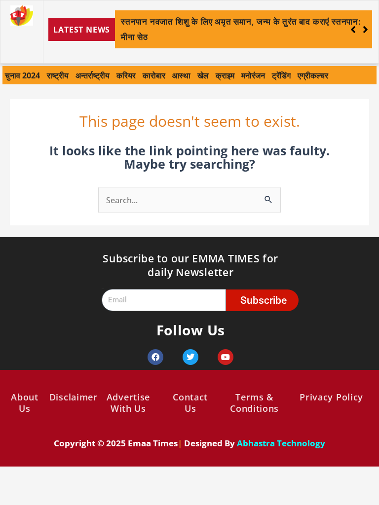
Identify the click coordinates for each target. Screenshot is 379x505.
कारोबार (154, 75)
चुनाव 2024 (22, 75)
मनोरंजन (253, 75)
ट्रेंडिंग (281, 75)
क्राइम (225, 75)
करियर (126, 75)
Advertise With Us (128, 402)
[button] (365, 29)
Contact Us (190, 402)
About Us (24, 402)
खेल (203, 75)
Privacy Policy (331, 397)
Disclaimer (73, 397)
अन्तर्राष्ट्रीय (93, 75)
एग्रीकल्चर (313, 75)
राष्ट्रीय (58, 75)
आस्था (181, 75)
